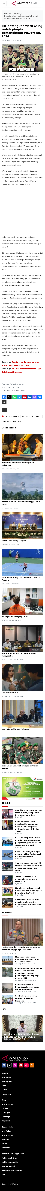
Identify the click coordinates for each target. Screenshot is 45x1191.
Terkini (5, 1073)
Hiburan (5, 1139)
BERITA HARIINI (12, 416)
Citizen (5, 1108)
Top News (7, 912)
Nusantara (6, 1094)
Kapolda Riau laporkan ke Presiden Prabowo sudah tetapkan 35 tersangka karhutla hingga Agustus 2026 (21, 947)
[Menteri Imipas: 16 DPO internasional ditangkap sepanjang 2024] (22, 601)
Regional (6, 1121)
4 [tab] (26, 1044)
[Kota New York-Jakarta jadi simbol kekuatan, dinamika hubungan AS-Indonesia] (22, 447)
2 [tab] (19, 1044)
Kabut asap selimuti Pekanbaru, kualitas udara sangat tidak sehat (27, 987)
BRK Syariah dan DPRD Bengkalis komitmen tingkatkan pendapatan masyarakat (19, 653)
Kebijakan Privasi (9, 1158)
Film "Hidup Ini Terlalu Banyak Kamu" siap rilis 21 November (22, 691)
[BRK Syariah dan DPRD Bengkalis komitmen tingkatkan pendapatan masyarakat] (22, 638)
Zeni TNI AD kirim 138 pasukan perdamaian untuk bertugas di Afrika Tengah (20, 765)
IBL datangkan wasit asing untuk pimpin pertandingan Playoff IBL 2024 (21, 17)
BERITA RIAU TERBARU (31, 416)
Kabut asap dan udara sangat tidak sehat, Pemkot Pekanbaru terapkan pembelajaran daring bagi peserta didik (28, 973)
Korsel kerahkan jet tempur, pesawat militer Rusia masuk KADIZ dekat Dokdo (28, 854)
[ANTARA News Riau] (24, 3)
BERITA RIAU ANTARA (12, 421)
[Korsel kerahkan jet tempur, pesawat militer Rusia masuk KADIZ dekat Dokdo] (7, 855)
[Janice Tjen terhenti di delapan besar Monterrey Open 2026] (7, 880)
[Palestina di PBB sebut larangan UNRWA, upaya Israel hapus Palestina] (22, 714)
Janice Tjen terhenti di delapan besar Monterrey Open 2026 (26, 879)
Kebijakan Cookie (10, 1162)
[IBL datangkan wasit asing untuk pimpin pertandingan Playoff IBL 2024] (22, 932)
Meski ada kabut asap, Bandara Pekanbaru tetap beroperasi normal (27, 959)
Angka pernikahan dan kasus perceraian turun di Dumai (21, 1035)
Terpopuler (7, 1081)
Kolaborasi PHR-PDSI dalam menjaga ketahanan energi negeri (20, 539)
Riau (4, 1100)
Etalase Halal (7, 1127)
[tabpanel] (22, 1028)
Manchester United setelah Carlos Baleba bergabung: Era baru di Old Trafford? (28, 890)
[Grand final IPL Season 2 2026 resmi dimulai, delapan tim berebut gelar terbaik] (7, 813)
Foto (4, 1009)
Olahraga (18, 13)
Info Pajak (6, 1131)
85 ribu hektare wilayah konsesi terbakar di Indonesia (26, 998)
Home (9, 13)
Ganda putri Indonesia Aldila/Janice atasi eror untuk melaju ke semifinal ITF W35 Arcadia (21, 577)
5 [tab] (30, 1044)
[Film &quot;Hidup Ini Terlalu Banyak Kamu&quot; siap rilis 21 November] (22, 677)
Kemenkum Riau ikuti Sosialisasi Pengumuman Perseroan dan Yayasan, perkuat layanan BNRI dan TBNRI (27, 827)
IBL (25, 421)
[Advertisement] (22, 210)
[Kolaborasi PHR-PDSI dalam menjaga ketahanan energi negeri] (22, 526)
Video (4, 1090)
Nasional (6, 1148)
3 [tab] (22, 1044)
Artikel (5, 1143)
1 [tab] (15, 1044)
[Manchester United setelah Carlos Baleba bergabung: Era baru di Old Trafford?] (7, 891)
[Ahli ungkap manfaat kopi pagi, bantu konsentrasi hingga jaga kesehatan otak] (7, 903)
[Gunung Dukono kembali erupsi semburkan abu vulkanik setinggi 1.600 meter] (22, 486)
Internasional (8, 1104)
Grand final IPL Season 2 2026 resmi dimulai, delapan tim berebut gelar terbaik (28, 812)
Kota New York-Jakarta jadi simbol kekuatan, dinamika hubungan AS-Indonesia (18, 462)
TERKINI (6, 803)
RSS (3, 1175)
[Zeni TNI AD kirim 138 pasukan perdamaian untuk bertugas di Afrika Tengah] (22, 750)
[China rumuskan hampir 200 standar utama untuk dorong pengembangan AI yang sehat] (7, 866)
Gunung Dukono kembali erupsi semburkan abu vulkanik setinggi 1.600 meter (21, 501)
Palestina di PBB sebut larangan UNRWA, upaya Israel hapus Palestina (21, 727)
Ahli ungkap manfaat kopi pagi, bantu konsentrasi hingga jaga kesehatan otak (28, 902)
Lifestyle (6, 1112)
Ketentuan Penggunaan (13, 1154)
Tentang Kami (8, 1166)
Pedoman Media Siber (12, 1170)
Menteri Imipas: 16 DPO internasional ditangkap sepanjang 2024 (19, 615)
